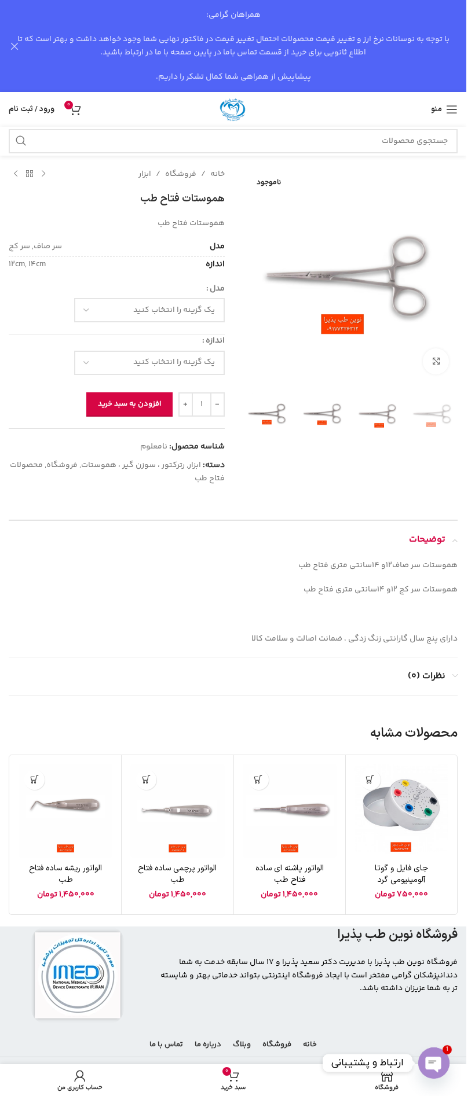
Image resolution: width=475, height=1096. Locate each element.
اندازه (215, 340)
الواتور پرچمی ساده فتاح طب (177, 874)
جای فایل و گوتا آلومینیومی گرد (401, 874)
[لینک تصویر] (77, 975)
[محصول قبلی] (43, 174)
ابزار (144, 174)
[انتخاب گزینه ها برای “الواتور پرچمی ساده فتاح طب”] (146, 780)
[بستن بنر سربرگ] (14, 46)
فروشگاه (180, 174)
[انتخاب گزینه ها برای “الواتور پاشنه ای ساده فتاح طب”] (259, 780)
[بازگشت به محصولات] (29, 174)
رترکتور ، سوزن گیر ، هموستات (133, 465)
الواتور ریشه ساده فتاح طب (65, 874)
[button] (370, 780)
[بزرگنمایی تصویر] (436, 361)
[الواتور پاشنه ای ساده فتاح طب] (290, 811)
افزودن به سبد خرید (129, 404)
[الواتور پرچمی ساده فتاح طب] (177, 811)
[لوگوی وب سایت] (233, 109)
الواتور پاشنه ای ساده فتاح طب (289, 874)
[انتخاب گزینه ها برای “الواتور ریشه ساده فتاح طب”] (34, 780)
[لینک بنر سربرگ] (233, 46)
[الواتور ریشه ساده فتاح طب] (65, 811)
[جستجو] (21, 141)
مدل (217, 288)
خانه (217, 174)
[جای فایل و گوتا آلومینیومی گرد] (401, 811)
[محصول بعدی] (16, 174)
